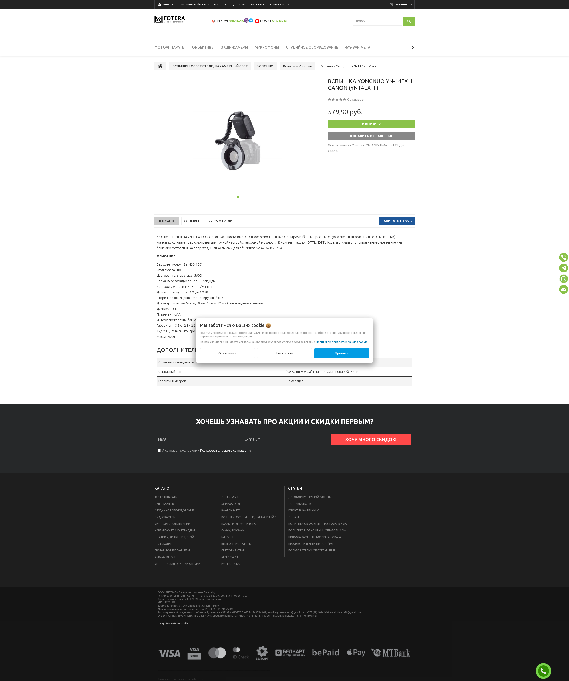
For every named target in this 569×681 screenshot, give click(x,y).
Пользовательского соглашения (226, 450)
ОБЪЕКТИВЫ (229, 497)
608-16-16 (236, 21)
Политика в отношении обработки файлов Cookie (320, 530)
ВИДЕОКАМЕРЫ (165, 517)
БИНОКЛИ (227, 537)
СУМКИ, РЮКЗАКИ (232, 530)
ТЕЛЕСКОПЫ (163, 543)
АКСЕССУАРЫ (229, 557)
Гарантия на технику (303, 510)
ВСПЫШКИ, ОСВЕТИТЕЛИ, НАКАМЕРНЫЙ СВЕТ (251, 517)
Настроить (284, 353)
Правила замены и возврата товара (314, 537)
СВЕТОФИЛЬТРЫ (232, 550)
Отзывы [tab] (191, 221)
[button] (563, 257)
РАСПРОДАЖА (230, 563)
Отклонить (227, 353)
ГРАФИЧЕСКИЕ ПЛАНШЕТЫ (172, 550)
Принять (342, 353)
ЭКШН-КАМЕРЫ (164, 503)
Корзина (401, 4)
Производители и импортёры (310, 543)
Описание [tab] (166, 221)
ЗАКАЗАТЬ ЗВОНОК (545, 671)
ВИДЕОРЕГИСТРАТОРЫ (236, 543)
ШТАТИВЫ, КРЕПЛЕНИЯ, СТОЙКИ (176, 537)
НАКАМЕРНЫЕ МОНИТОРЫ (238, 523)
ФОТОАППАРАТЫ (166, 497)
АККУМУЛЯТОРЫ (166, 557)
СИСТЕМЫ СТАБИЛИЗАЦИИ (172, 523)
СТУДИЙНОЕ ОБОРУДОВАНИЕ (174, 510)
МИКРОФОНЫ (230, 503)
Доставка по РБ (299, 503)
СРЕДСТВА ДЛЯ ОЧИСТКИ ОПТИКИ (177, 563)
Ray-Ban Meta (230, 510)
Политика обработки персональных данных (320, 523)
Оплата (293, 517)
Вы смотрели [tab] (220, 221)
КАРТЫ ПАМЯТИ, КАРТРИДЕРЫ (175, 530)
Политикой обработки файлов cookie (341, 341)
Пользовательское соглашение (311, 550)
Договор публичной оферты (309, 497)
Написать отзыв (396, 221)
